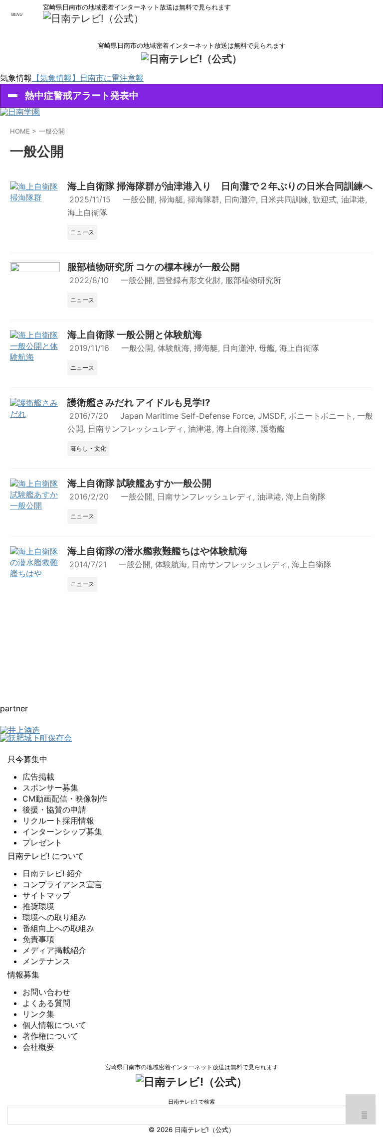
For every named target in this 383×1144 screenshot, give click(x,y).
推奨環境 (38, 906)
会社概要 (38, 1047)
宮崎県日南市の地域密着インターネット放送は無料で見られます (191, 1067)
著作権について (50, 1036)
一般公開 (139, 199)
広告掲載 (38, 777)
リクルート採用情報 (58, 820)
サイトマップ (46, 895)
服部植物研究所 (253, 280)
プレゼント (42, 842)
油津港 (353, 199)
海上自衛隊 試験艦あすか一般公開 (139, 483)
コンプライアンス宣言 (62, 884)
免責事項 (38, 939)
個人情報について (54, 1025)
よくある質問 (46, 1003)
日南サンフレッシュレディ (136, 429)
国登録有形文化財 (189, 280)
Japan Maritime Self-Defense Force (186, 416)
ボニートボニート (321, 416)
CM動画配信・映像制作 (64, 799)
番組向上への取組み (58, 928)
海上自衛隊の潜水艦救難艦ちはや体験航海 (157, 551)
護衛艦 (273, 429)
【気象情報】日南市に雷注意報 (88, 78)
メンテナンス (46, 961)
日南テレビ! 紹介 (52, 873)
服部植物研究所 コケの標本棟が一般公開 (153, 267)
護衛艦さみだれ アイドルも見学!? (138, 402)
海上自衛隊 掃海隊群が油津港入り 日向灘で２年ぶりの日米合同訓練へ (220, 186)
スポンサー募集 (50, 788)
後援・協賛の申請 (54, 810)
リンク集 (38, 1014)
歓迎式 (325, 199)
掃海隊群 (203, 199)
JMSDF (271, 416)
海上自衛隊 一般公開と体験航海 (134, 334)
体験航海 (174, 348)
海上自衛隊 (87, 212)
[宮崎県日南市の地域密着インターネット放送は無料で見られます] (93, 18)
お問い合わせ (46, 992)
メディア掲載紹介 (54, 950)
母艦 (267, 348)
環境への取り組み (54, 917)
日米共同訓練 (284, 199)
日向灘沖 (240, 199)
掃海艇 (171, 199)
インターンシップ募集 (62, 831)
